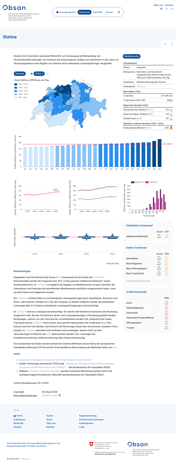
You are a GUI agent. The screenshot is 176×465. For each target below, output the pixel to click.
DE (161, 8)
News (49, 419)
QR (139, 118)
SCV (150, 109)
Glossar (109, 12)
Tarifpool (141, 86)
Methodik (97, 12)
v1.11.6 (91, 459)
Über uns (158, 5)
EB (150, 114)
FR (166, 8)
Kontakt (169, 5)
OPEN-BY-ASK (49, 395)
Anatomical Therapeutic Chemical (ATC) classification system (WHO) (55, 359)
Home (19, 415)
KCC (148, 128)
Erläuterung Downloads (138, 280)
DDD (59, 277)
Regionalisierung (88, 415)
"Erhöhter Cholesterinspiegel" (44, 371)
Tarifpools (98, 277)
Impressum (25, 459)
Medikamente (131, 56)
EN (171, 8)
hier (115, 347)
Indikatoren (84, 12)
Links (82, 427)
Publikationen (86, 423)
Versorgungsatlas (67, 12)
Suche (49, 415)
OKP (49, 334)
